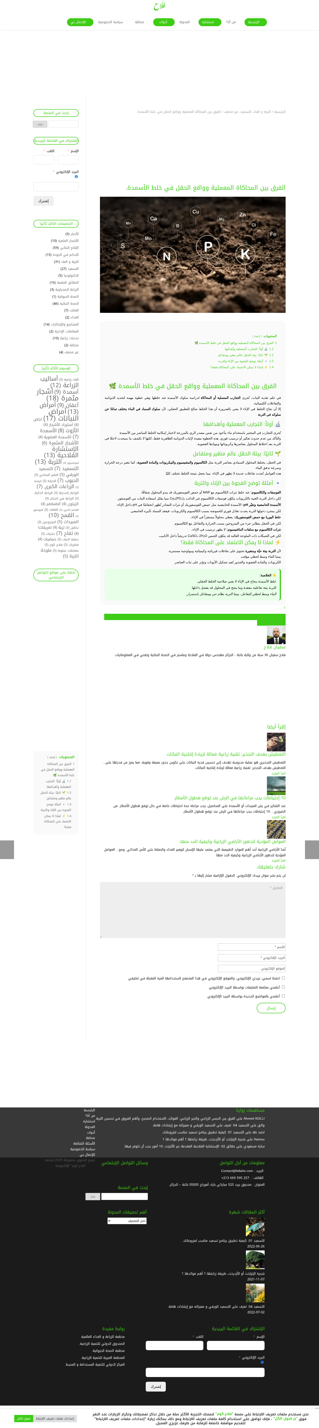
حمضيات (47, 539)
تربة (58, 527)
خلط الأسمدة (139, 617)
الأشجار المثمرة (68, 241)
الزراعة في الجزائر (59, 498)
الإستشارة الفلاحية (61, 452)
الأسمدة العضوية (54, 437)
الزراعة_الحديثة (66, 493)
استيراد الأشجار (58, 424)
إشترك (43, 201)
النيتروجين (47, 522)
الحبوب (68, 480)
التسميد (73, 269)
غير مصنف (71, 352)
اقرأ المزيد (279, 773)
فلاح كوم (54, 545)
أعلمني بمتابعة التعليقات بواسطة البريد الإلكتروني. (244, 987)
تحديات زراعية (69, 338)
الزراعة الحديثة (210, 617)
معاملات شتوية (66, 550)
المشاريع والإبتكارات (65, 324)
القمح (61, 515)
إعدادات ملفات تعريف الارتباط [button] (55, 1418)
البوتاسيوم (71, 463)
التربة (48, 462)
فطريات (71, 545)
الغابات (74, 310)
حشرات (48, 534)
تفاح (64, 533)
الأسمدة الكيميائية (273, 617)
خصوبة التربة (157, 617)
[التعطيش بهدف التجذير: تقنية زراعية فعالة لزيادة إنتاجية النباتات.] (276, 749)
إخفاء (257, 336)
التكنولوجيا (71, 275)
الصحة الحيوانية (68, 296)
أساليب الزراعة (59, 382)
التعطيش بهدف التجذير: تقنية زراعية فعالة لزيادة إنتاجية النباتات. (226, 754)
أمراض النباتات (61, 415)
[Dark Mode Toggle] (317, 1408)
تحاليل (72, 528)
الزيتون (70, 503)
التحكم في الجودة (66, 255)
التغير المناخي (46, 475)
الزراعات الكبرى (55, 486)
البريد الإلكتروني (67, 172)
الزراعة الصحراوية (67, 289)
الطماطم (51, 503)
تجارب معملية (190, 617)
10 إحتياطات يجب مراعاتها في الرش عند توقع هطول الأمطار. (230, 798)
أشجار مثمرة (58, 395)
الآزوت (68, 430)
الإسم (74, 151)
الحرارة (49, 481)
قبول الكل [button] (23, 1418)
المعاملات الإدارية (67, 331)
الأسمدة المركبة (249, 617)
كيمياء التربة (121, 617)
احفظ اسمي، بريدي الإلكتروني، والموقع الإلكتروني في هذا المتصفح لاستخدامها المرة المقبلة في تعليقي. (203, 978)
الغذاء (75, 317)
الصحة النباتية (69, 303)
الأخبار (75, 234)
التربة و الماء (70, 262)
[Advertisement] (179, 63)
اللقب (50, 151)
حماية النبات (68, 539)
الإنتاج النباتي (69, 248)
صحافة (74, 345)
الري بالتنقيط (229, 617)
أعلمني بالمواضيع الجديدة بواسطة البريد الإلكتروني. (243, 996)
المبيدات (68, 522)
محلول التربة (265, 622)
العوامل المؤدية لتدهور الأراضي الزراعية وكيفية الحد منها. (232, 842)
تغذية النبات (173, 617)
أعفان (68, 405)
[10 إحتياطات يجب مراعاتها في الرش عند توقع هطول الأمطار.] (276, 792)
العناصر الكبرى (69, 509)
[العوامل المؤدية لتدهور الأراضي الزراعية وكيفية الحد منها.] (276, 836)
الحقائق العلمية (68, 282)
